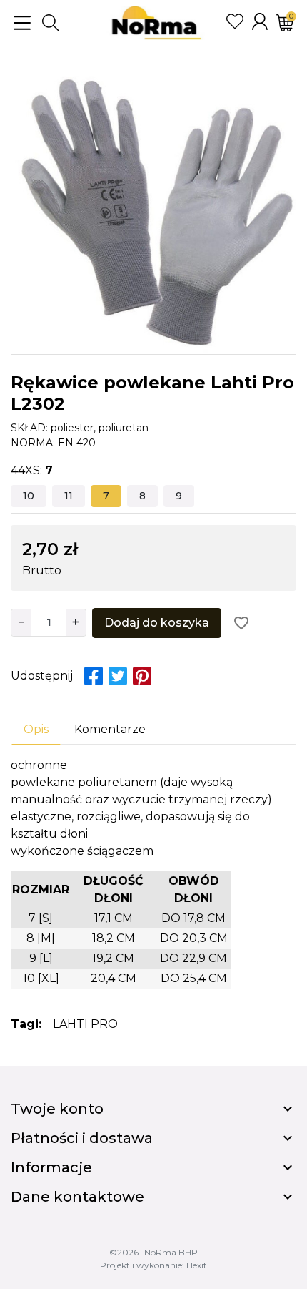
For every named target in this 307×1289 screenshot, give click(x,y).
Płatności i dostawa (82, 1138)
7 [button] (106, 495)
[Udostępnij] (93, 676)
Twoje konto (57, 1108)
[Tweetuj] (118, 676)
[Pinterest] (142, 676)
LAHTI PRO (85, 1024)
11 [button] (68, 495)
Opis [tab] (36, 729)
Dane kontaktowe (77, 1196)
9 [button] (179, 495)
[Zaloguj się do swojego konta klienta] (260, 21)
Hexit (196, 1265)
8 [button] (142, 495)
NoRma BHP (171, 1252)
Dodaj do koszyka (156, 622)
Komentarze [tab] (110, 729)
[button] (50, 22)
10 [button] (28, 495)
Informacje (51, 1167)
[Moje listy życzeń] (234, 21)
